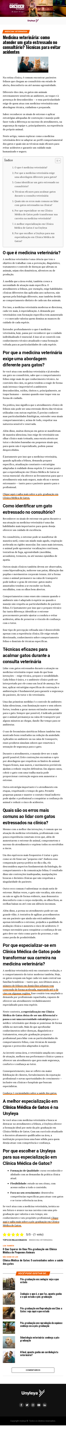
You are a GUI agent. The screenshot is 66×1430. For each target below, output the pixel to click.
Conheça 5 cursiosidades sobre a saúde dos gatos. (30, 1093)
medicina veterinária (41, 1240)
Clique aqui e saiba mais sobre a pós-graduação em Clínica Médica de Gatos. (31, 1221)
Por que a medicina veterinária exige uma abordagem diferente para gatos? (36, 175)
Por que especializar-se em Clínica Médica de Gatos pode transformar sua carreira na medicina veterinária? (36, 214)
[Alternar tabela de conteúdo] (56, 160)
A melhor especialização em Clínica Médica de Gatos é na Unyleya (33, 226)
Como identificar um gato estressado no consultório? (37, 184)
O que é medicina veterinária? (31, 167)
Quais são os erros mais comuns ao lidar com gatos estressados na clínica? (36, 203)
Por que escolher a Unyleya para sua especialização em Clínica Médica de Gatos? (34, 237)
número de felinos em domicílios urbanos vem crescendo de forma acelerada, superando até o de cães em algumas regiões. (30, 989)
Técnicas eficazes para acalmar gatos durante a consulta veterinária (35, 193)
